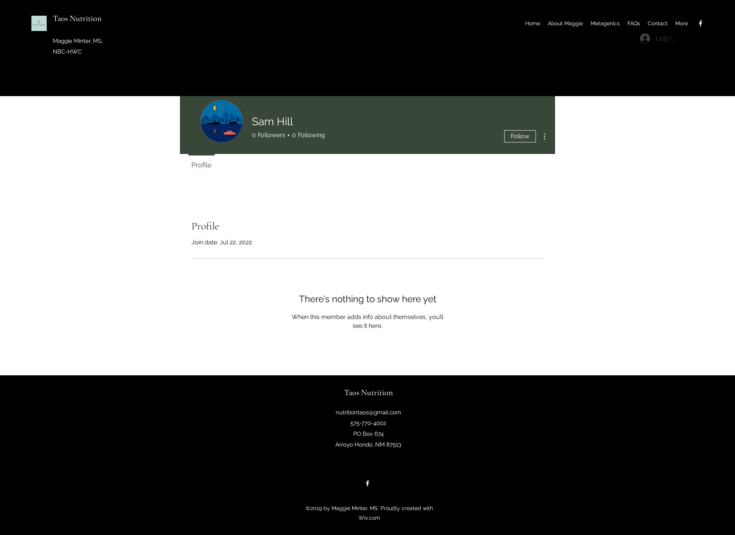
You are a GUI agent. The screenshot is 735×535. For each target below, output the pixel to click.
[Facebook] (700, 23)
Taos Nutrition (77, 18)
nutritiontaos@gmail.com (368, 412)
